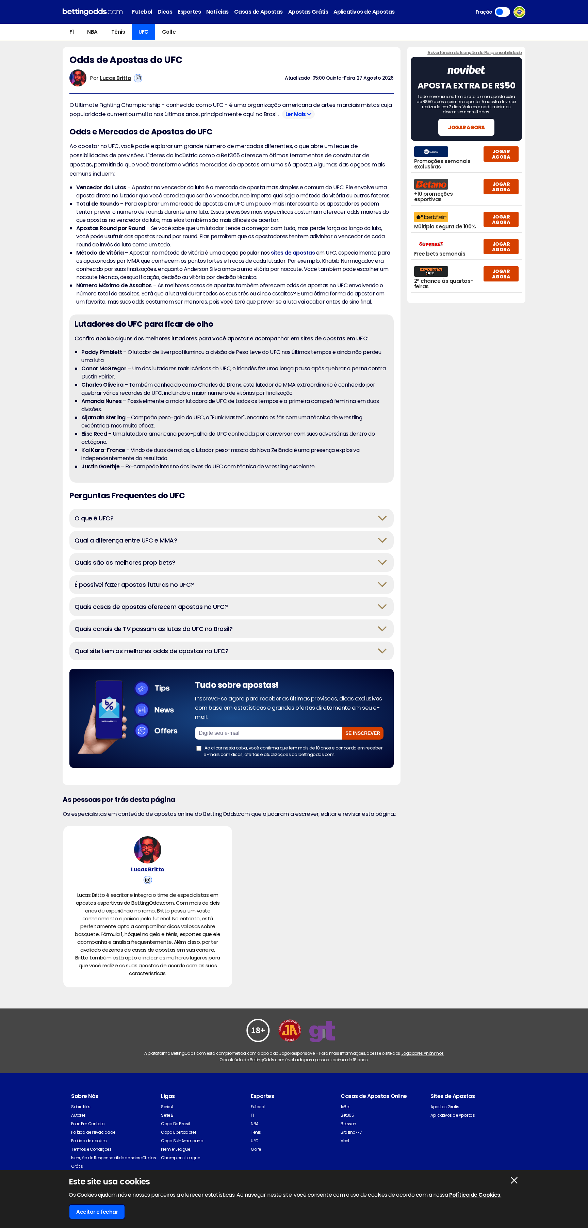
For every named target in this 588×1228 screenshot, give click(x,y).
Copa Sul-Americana (182, 1141)
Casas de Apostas (258, 12)
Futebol (142, 12)
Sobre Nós (81, 1107)
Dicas (165, 12)
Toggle (502, 12)
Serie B (167, 1115)
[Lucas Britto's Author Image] (147, 849)
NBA (92, 31)
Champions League (180, 1158)
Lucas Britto (115, 78)
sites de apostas (293, 253)
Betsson (348, 1124)
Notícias (217, 12)
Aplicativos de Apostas (363, 12)
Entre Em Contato (87, 1124)
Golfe (169, 31)
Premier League (175, 1149)
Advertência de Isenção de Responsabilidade (474, 52)
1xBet (345, 1107)
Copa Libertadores (179, 1132)
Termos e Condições (91, 1149)
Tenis (256, 1132)
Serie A (167, 1107)
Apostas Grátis (308, 12)
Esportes (189, 12)
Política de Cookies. (475, 1195)
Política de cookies (89, 1141)
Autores (78, 1115)
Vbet (345, 1141)
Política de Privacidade (93, 1132)
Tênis (118, 31)
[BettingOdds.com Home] (92, 12)
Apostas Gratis (444, 1107)
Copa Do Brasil (175, 1124)
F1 (71, 31)
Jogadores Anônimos (422, 1053)
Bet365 (347, 1115)
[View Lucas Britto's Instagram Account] (138, 78)
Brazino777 (351, 1132)
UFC (143, 31)
